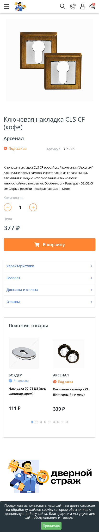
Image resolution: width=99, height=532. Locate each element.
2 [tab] (36, 422)
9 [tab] (67, 422)
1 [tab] (32, 422)
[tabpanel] (27, 376)
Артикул (53, 149)
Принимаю (51, 526)
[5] (72, 156)
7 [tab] (58, 422)
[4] (66, 156)
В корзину (53, 244)
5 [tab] (49, 422)
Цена (8, 219)
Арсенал (14, 138)
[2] (54, 156)
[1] (49, 156)
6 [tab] (54, 422)
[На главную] (20, 6)
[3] (60, 156)
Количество (13, 197)
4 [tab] (45, 422)
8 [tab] (62, 422)
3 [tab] (41, 422)
